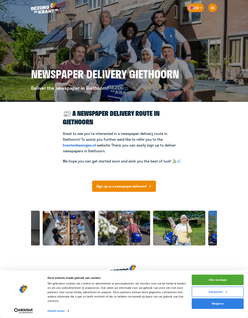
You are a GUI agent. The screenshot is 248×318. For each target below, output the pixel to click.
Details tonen (56, 310)
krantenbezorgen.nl (79, 145)
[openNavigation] (212, 7)
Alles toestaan (218, 279)
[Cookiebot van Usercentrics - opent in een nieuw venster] (23, 311)
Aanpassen (215, 291)
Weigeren (218, 303)
